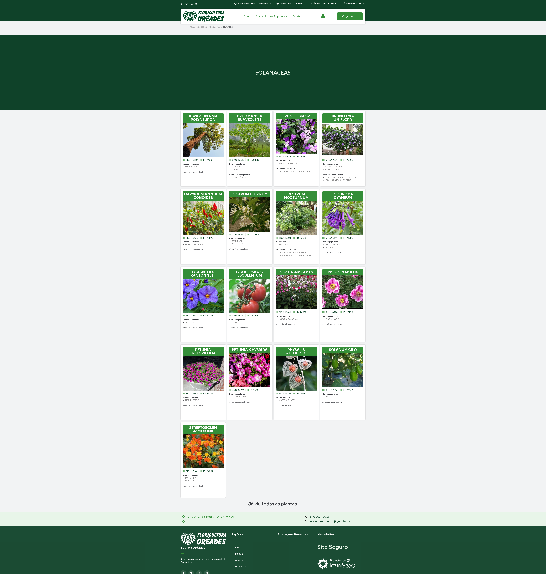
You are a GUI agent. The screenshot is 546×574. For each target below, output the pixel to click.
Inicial (246, 16)
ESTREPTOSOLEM (192, 481)
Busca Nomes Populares (271, 16)
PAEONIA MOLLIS (343, 272)
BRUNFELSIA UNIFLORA (343, 118)
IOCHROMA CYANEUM (343, 196)
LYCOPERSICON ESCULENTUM (250, 274)
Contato (298, 16)
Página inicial (215, 27)
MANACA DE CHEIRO (333, 167)
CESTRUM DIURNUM (250, 194)
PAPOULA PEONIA (332, 319)
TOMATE (235, 322)
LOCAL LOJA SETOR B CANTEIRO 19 (293, 253)
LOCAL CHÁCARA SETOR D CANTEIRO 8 (340, 177)
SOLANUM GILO (343, 350)
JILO (326, 397)
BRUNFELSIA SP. (296, 116)
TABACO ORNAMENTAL (288, 319)
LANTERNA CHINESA (287, 400)
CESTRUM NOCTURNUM (296, 196)
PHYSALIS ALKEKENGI (296, 351)
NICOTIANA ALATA (296, 272)
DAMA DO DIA (237, 241)
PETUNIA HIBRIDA (239, 397)
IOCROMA (329, 247)
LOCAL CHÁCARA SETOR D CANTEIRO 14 (295, 255)
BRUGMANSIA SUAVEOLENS (249, 118)
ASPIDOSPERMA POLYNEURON (203, 118)
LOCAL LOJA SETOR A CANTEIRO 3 (338, 180)
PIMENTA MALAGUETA (194, 245)
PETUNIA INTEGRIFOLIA (203, 351)
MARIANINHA (190, 478)
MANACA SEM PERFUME (288, 163)
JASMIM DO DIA (238, 244)
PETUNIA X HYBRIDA (250, 350)
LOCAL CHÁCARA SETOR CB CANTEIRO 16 (248, 177)
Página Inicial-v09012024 (199, 27)
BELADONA (236, 167)
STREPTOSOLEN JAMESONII (203, 429)
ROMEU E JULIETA (332, 170)
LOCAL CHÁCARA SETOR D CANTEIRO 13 (295, 171)
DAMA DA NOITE (285, 245)
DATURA (235, 170)
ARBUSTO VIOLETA (332, 245)
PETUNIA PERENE (192, 400)
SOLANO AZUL (191, 322)
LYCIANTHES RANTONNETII (203, 274)
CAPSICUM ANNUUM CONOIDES (203, 196)
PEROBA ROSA (191, 167)
